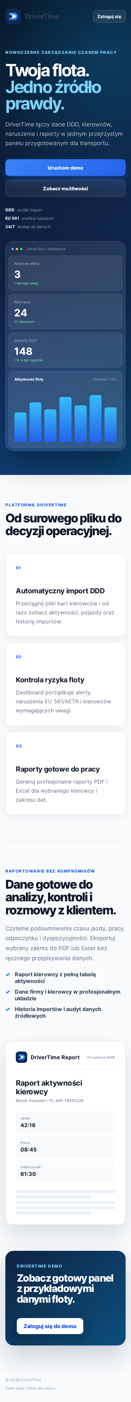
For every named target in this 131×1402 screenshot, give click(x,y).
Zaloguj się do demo (50, 1326)
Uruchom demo (65, 168)
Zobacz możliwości (65, 188)
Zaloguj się (109, 16)
